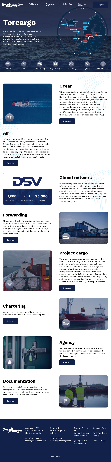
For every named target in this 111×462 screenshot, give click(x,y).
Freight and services (33, 5)
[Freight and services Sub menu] (42, 5)
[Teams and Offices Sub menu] (59, 5)
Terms (57, 456)
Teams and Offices (50, 5)
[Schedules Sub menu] (73, 4)
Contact (67, 121)
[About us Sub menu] (24, 5)
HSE (52, 456)
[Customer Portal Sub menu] (89, 5)
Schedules (67, 4)
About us (20, 5)
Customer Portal (82, 5)
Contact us (100, 5)
